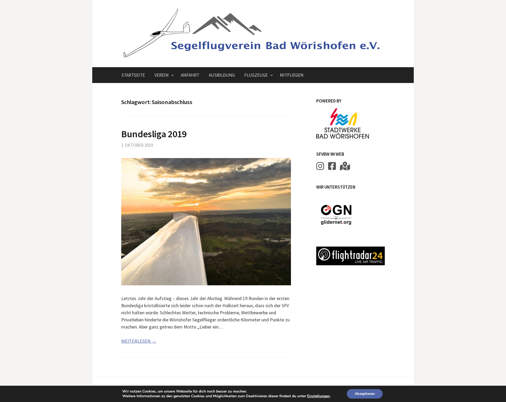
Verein (161, 75)
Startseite (133, 75)
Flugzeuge (256, 75)
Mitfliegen (292, 75)
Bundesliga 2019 (154, 134)
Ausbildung (222, 75)
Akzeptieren (365, 393)
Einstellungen (318, 396)
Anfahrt (190, 75)
